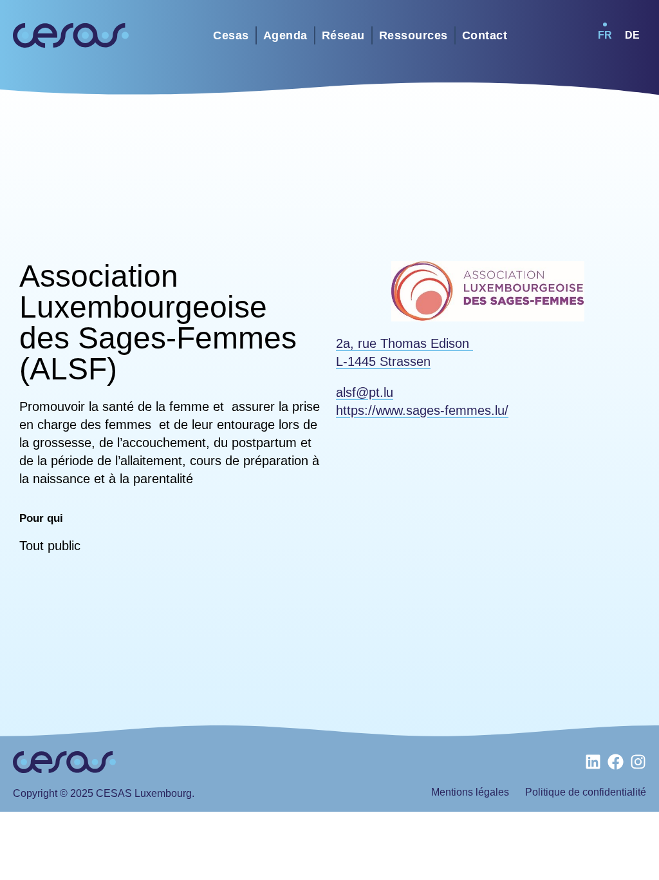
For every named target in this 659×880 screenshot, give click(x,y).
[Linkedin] (593, 762)
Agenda (285, 35)
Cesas (231, 35)
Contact (485, 35)
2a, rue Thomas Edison (404, 343)
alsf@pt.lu (364, 392)
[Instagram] (638, 762)
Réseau (343, 35)
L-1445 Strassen (383, 361)
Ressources (413, 35)
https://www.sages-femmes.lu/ (422, 410)
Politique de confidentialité (585, 792)
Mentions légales (470, 792)
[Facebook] (616, 762)
